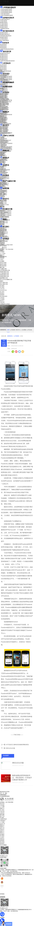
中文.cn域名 (3, 77)
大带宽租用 (6, 63)
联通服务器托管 (4, 54)
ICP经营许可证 (3, 190)
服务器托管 (7, 51)
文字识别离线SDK (4, 107)
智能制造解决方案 (4, 275)
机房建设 (2, 88)
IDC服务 (2, 817)
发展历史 (2, 839)
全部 (8, 330)
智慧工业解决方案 (5, 212)
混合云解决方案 (4, 222)
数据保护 (2, 186)
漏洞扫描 (3, 182)
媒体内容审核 (3, 115)
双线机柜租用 (3, 47)
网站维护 (3, 184)
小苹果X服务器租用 (4, 13)
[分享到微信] (13, 351)
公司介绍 (2, 228)
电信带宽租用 (3, 65)
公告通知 (23, 330)
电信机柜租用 (3, 44)
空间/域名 (6, 73)
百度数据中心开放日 (6, 244)
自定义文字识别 (4, 106)
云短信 (1, 205)
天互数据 (4, 1)
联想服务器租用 (4, 27)
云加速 (1, 203)
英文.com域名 (3, 75)
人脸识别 (2, 137)
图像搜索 (2, 153)
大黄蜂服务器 (4, 28)
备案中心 (2, 831)
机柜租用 (5, 43)
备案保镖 (3, 194)
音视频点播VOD (4, 118)
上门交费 (2, 806)
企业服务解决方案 (4, 273)
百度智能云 (2, 820)
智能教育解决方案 (4, 272)
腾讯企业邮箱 (3, 200)
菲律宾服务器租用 (5, 35)
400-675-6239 (3, 895)
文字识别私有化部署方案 (6, 100)
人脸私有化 (2, 146)
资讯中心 (2, 241)
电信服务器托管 (5, 53)
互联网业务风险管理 (5, 169)
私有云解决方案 (4, 221)
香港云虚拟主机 (4, 80)
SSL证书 (3, 173)
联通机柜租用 (3, 46)
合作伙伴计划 (3, 230)
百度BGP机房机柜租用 (7, 49)
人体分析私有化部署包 (5, 148)
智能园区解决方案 (4, 276)
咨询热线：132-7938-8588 (6, 249)
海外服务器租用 (8, 31)
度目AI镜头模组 (4, 128)
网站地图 (2, 814)
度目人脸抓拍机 (4, 131)
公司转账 (2, 805)
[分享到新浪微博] (16, 351)
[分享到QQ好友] (19, 351)
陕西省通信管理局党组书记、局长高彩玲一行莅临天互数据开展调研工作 (22, 778)
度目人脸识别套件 (4, 130)
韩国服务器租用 (4, 37)
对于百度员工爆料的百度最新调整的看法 (17, 744)
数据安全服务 (4, 178)
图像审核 (2, 155)
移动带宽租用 (3, 68)
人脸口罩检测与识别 (6, 143)
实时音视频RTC (4, 122)
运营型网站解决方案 (5, 270)
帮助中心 (2, 250)
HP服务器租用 (3, 21)
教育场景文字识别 (4, 103)
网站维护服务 (3, 265)
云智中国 (2, 243)
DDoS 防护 (2, 84)
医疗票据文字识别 (5, 101)
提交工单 (2, 828)
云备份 (1, 259)
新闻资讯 (9, 336)
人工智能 (2, 90)
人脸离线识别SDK (5, 140)
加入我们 (2, 231)
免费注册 (2, 257)
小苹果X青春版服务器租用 (6, 15)
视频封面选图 (3, 116)
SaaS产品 (2, 196)
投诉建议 (2, 834)
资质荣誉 (2, 234)
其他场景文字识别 (4, 109)
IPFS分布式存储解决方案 (6, 279)
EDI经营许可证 (3, 191)
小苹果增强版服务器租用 (6, 12)
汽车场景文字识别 (4, 98)
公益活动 (2, 813)
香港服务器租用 (5, 34)
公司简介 (2, 837)
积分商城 (3, 236)
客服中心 (2, 826)
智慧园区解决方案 (5, 213)
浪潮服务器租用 (4, 25)
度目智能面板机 (5, 133)
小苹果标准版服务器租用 (6, 10)
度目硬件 (6, 125)
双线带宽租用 (3, 69)
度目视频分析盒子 (4, 127)
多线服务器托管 (4, 59)
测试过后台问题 (10, 748)
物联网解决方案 (4, 278)
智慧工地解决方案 (5, 215)
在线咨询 (2, 897)
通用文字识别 (4, 94)
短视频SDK (3, 121)
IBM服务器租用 (3, 22)
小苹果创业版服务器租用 (6, 9)
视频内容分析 (3, 113)
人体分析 (3, 138)
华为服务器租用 (4, 24)
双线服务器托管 (4, 57)
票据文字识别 (3, 97)
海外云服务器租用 (4, 40)
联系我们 (2, 233)
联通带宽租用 (3, 66)
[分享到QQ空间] (22, 351)
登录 (1, 255)
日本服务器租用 (4, 39)
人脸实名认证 (4, 142)
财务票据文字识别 (4, 104)
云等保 (3, 168)
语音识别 (3, 159)
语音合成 (2, 161)
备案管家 (3, 193)
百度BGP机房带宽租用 (5, 71)
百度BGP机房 (3, 819)
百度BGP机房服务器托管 (7, 61)
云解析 (1, 202)
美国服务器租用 (4, 32)
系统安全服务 (4, 177)
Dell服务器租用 (5, 19)
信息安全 (2, 829)
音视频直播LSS (4, 119)
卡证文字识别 (3, 95)
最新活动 (2, 3)
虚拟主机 (2, 78)
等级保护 (2, 166)
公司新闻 (2, 240)
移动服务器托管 (4, 56)
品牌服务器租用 (8, 18)
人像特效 (3, 145)
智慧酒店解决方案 (5, 210)
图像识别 (3, 152)
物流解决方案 (4, 217)
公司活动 (29, 330)
